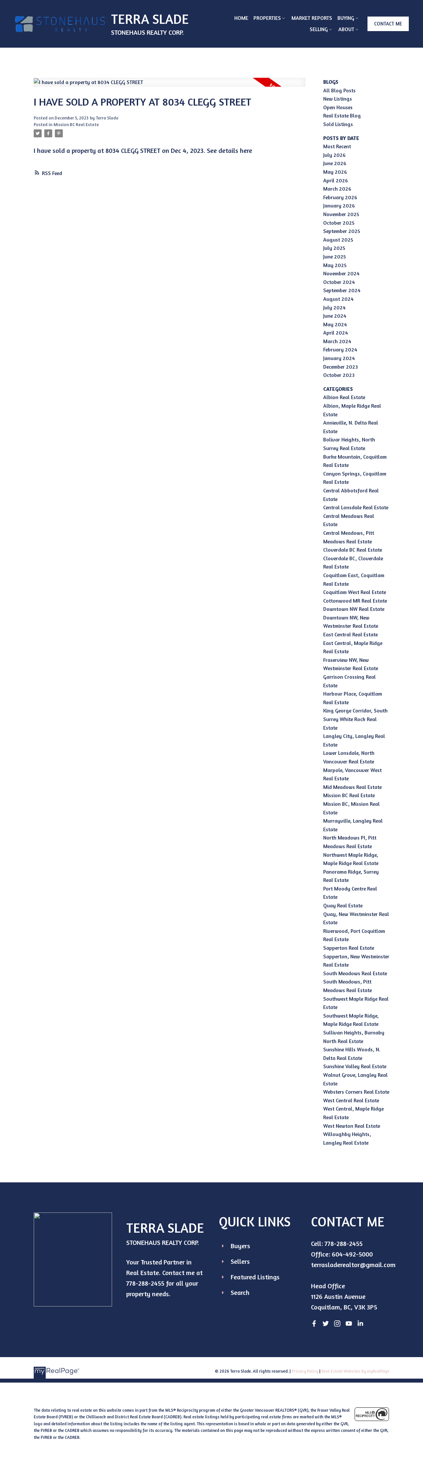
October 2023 (339, 375)
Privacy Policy (305, 1371)
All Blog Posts (339, 90)
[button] (388, 24)
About (346, 29)
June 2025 (334, 256)
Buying (345, 18)
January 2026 (339, 205)
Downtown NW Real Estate (353, 609)
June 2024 (334, 315)
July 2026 (334, 155)
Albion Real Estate (344, 397)
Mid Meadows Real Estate (352, 787)
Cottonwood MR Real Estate (355, 600)
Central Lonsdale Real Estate (355, 507)
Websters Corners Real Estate (356, 1091)
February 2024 (340, 349)
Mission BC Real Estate (76, 124)
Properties (267, 18)
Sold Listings (338, 124)
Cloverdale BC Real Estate (352, 549)
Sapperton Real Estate (348, 947)
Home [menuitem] (241, 18)
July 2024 (334, 307)
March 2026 (337, 188)
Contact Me (388, 24)
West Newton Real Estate (351, 1125)
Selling (319, 29)
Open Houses (338, 107)
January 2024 (339, 358)
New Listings (337, 98)
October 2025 (339, 222)
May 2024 (335, 324)
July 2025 (334, 248)
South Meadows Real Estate (355, 973)
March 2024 (337, 341)
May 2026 (335, 171)
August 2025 (338, 239)
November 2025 (341, 214)
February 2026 (340, 197)
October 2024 (339, 282)
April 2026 (335, 180)
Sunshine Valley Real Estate (354, 1066)
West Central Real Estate (351, 1100)
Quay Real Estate (343, 905)
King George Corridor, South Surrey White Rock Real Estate (355, 719)
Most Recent (337, 146)
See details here (229, 150)
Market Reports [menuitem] (311, 18)
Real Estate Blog (342, 115)
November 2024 (341, 273)
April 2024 (335, 332)
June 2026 (334, 163)
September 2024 (342, 290)
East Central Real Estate (350, 634)
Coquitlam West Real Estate (354, 592)
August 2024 (338, 299)
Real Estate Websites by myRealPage (355, 1371)
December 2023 (340, 366)
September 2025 (341, 231)
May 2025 (335, 265)
